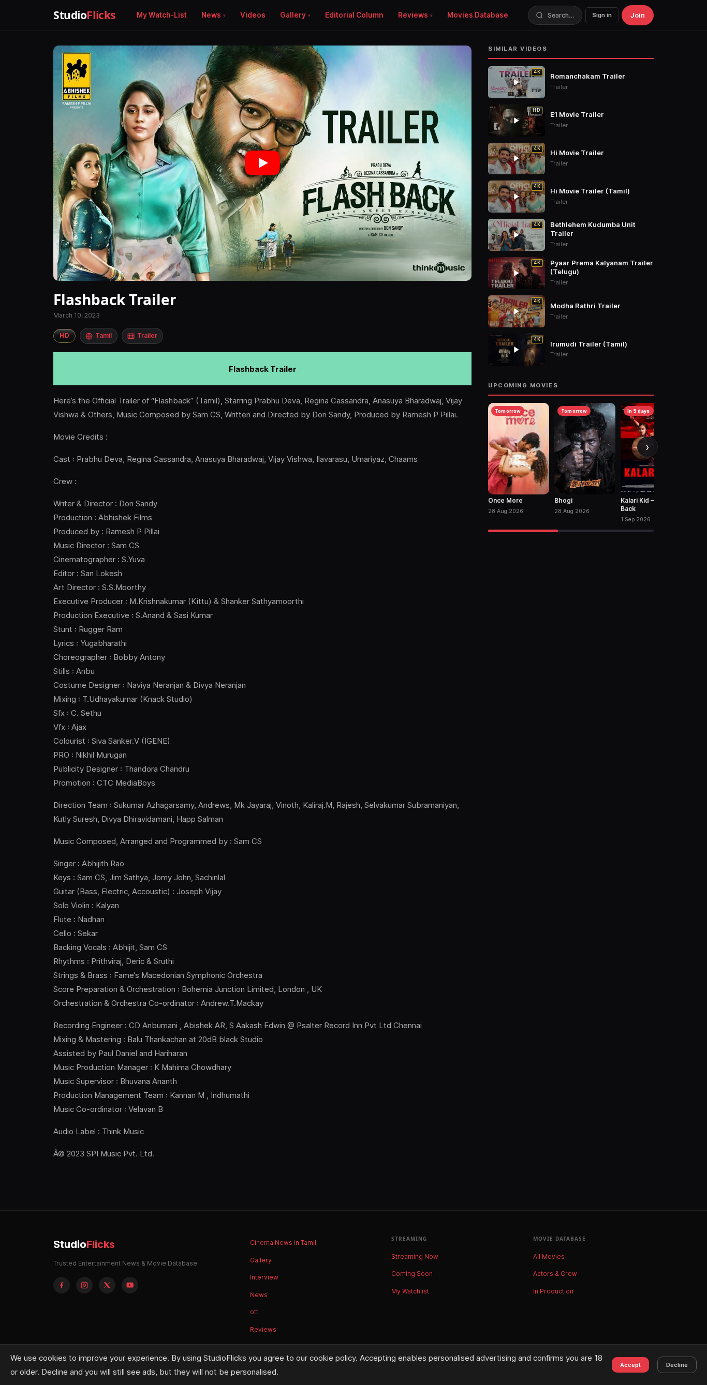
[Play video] (262, 163)
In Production (553, 1291)
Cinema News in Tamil (283, 1242)
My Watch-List (162, 15)
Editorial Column (354, 15)
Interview (264, 1277)
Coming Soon (412, 1273)
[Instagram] (84, 1285)
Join (637, 15)
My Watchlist (410, 1291)
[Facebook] (61, 1285)
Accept (630, 1364)
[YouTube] (130, 1285)
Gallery (293, 15)
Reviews (413, 15)
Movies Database (477, 15)
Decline (677, 1364)
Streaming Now (414, 1256)
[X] (107, 1285)
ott (254, 1312)
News (211, 15)
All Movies (549, 1256)
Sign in (602, 15)
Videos (253, 15)
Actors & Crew (555, 1273)
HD (64, 335)
